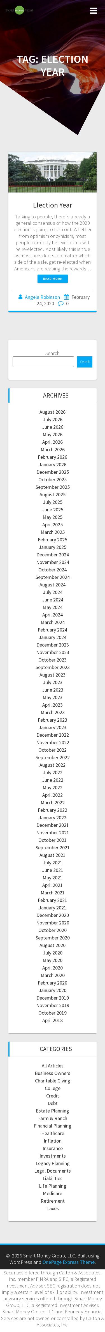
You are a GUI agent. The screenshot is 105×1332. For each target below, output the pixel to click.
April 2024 (52, 614)
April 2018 (52, 1020)
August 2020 (52, 945)
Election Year (52, 204)
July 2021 (52, 862)
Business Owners (52, 1073)
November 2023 (52, 652)
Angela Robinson (42, 297)
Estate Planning (52, 1110)
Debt (53, 1103)
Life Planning (52, 1186)
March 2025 (53, 532)
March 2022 (53, 802)
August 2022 (52, 765)
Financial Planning (52, 1126)
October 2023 (52, 660)
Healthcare (52, 1133)
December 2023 (52, 645)
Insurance (53, 1148)
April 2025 (52, 524)
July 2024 (52, 592)
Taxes (52, 1208)
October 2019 (52, 1013)
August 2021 (52, 855)
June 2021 (52, 870)
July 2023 (52, 682)
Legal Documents (52, 1171)
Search (52, 353)
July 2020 (52, 952)
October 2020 (52, 930)
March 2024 (53, 622)
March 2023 (53, 712)
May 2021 (52, 877)
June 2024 (52, 599)
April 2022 (52, 795)
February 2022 (52, 810)
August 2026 (52, 412)
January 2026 (52, 464)
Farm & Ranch (52, 1118)
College (52, 1088)
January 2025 (52, 547)
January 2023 (52, 727)
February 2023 (52, 720)
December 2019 (52, 998)
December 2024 (52, 554)
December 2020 (52, 915)
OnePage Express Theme (69, 1262)
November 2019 (52, 1005)
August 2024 (52, 584)
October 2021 (52, 840)
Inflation (53, 1141)
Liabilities (52, 1178)
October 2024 (52, 569)
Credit (52, 1095)
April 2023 (52, 705)
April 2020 (52, 968)
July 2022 (52, 772)
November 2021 (52, 832)
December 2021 (52, 825)
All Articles (53, 1065)
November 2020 (52, 922)
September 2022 (53, 757)
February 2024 (52, 629)
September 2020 (53, 937)
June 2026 (52, 427)
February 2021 (52, 900)
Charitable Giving (52, 1080)
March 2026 (53, 449)
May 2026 (52, 434)
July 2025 (52, 502)
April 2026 (52, 442)
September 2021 (53, 847)
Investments (52, 1156)
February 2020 (52, 983)
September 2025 (53, 487)
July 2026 (52, 419)
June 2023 (52, 690)
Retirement (53, 1201)
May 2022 (52, 787)
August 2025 (52, 494)
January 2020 (52, 990)
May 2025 (52, 517)
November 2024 (52, 562)
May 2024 (52, 607)
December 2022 (52, 735)
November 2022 (52, 742)
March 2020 (53, 975)
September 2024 (53, 577)
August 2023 (52, 675)
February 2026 (52, 457)
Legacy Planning (53, 1163)
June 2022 (52, 780)
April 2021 (52, 885)
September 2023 (53, 667)
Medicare (52, 1193)
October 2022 (52, 750)
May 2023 (52, 697)
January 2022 (52, 817)
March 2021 (53, 892)
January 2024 (52, 637)
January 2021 (52, 907)
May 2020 (52, 960)
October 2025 (52, 479)
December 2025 (52, 472)
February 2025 (52, 539)
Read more (52, 279)
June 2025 (52, 509)
